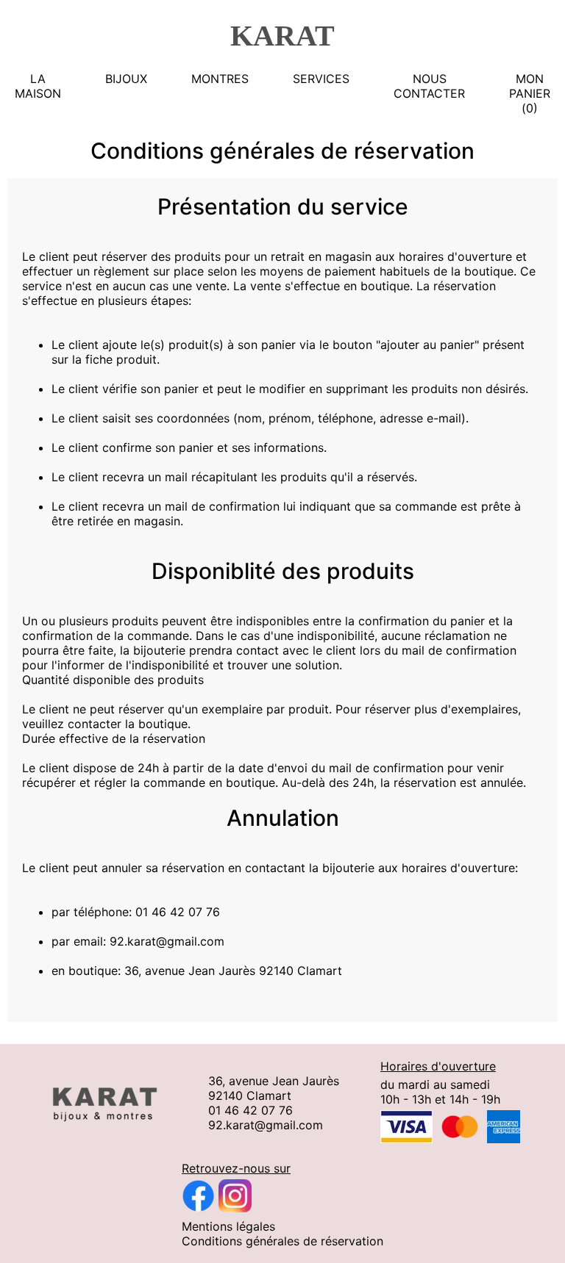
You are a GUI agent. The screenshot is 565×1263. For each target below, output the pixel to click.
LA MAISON (38, 86)
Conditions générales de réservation (282, 1241)
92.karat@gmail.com (265, 1125)
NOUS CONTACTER (429, 86)
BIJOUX (126, 78)
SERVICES (321, 78)
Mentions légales (228, 1226)
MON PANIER (529, 86)
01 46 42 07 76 (250, 1110)
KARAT (282, 35)
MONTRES (220, 78)
